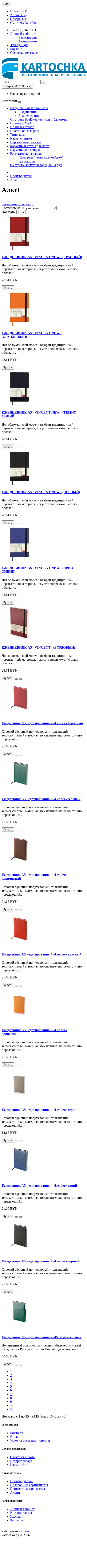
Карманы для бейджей (26, 150)
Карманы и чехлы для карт (29, 146)
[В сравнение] (20, 288)
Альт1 (14, 179)
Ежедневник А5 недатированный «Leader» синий (39, 1185)
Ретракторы (27, 161)
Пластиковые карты (24, 131)
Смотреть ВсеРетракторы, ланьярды (36, 165)
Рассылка (17, 1520)
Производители (21, 1481)
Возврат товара (21, 1461)
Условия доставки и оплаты (30, 1440)
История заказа (21, 1512)
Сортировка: (11, 208)
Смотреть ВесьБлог (24, 22)
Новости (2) (18, 11)
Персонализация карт (25, 142)
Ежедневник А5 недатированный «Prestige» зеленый (42, 1337)
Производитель (21, 176)
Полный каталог (22, 127)
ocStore (24, 1531)
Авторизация (28, 41)
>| (11, 1409)
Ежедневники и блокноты (29, 108)
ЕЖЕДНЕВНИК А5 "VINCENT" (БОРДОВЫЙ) (38, 647)
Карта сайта (18, 1464)
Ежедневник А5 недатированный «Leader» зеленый (41, 799)
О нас (14, 1436)
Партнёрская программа (27, 1488)
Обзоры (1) (18, 19)
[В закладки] (16, 288)
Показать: (9, 212)
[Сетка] (7, 201)
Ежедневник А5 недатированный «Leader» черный (41, 1261)
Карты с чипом (21, 138)
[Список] (3, 201)
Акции (15, 1492)
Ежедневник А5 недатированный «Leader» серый (39, 1109)
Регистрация (28, 37)
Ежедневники (29, 112)
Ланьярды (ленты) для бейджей (41, 157)
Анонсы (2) (18, 15)
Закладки (16, 1516)
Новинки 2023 (20, 123)
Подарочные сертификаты (29, 1485)
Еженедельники (30, 115)
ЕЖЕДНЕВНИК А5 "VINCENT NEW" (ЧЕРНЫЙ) (41, 492)
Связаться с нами (22, 1457)
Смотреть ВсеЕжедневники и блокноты (39, 119)
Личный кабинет (22, 1509)
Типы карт (17, 134)
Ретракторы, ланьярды (26, 153)
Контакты (17, 1433)
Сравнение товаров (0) (18, 204)
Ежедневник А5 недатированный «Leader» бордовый (42, 723)
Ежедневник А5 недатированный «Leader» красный (41, 954)
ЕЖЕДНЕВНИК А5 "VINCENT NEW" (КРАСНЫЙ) (42, 257)
